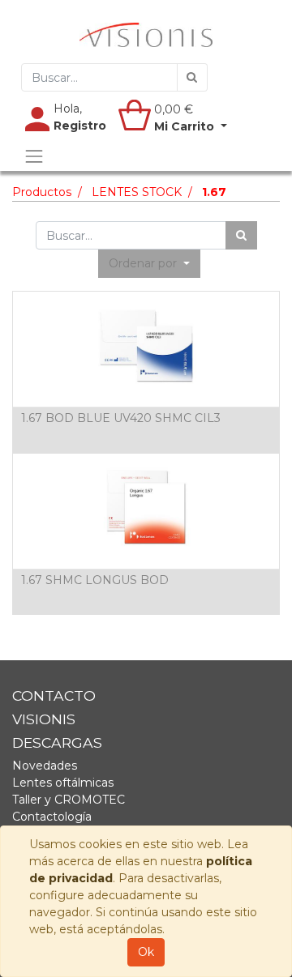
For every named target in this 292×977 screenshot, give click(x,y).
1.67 (214, 192)
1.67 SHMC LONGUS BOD (95, 580)
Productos (41, 192)
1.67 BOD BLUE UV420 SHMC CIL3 (121, 418)
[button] (149, 264)
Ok (146, 952)
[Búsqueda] (192, 77)
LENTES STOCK (137, 192)
